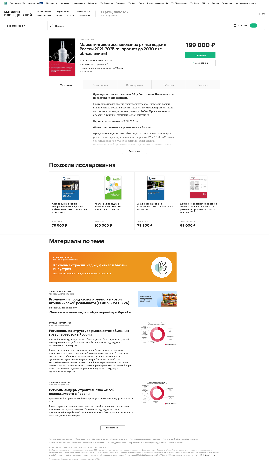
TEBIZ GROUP (57, 221)
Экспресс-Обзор (187, 221)
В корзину (200, 55)
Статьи (70, 16)
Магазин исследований (18, 14)
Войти (262, 14)
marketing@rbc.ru (109, 16)
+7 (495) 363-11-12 (114, 12)
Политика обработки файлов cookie (180, 439)
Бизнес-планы (44, 16)
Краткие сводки (82, 12)
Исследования (44, 12)
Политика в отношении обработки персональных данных (76, 443)
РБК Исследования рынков (65, 260)
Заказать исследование (60, 439)
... (261, 2)
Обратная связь (82, 439)
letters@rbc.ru (209, 454)
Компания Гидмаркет (89, 39)
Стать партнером (118, 439)
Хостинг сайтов (176, 443)
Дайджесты (84, 16)
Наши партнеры (100, 439)
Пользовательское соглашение (145, 439)
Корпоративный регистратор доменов (147, 443)
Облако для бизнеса (116, 443)
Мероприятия (62, 12)
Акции (59, 16)
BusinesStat (100, 221)
